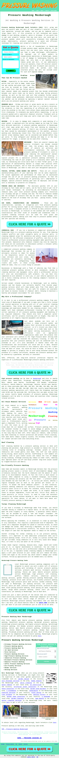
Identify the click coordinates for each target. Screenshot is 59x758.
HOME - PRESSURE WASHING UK (29, 738)
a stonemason (11, 690)
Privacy (56, 744)
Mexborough (37, 378)
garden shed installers (16, 696)
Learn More (31, 757)
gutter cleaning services (12, 700)
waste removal (7, 685)
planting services (8, 692)
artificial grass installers (25, 686)
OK (37, 757)
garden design (23, 679)
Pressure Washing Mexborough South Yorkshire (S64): (22, 27)
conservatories (7, 213)
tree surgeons (7, 694)
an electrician (36, 685)
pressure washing (26, 41)
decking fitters (39, 694)
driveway (5, 188)
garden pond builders (38, 688)
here (39, 636)
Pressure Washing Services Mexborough (22, 640)
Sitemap (2, 744)
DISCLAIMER (54, 10)
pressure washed (8, 114)
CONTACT (47, 10)
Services (26, 744)
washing (34, 177)
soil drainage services (10, 681)
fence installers (8, 688)
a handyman (46, 696)
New (16, 744)
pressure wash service (32, 570)
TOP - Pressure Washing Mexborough (15, 729)
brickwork (16, 166)
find (7, 620)
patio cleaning (26, 683)
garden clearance (17, 698)
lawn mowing (39, 698)
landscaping (33, 690)
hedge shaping (36, 681)
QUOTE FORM (43, 602)
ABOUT (42, 10)
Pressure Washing (10, 744)
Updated (20, 744)
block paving (36, 692)
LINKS (37, 10)
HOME (33, 10)
